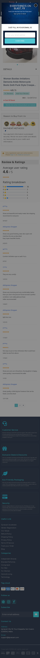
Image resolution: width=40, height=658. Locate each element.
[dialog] (20, 329)
